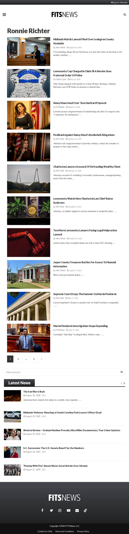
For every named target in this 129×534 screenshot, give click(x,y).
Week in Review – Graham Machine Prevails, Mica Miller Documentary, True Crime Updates (71, 430)
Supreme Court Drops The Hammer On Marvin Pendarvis (85, 293)
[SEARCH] (121, 372)
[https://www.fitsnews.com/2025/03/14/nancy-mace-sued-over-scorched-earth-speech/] (28, 115)
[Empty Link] (121, 383)
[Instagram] (61, 510)
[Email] (78, 510)
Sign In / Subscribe (120, 2)
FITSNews (60, 107)
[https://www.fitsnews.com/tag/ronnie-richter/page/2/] (42, 359)
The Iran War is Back (34, 391)
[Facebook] (44, 510)
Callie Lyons (61, 79)
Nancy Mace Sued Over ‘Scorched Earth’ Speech (79, 102)
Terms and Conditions (64, 531)
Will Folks (60, 139)
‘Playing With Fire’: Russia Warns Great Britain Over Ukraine (55, 465)
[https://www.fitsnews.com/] (64, 497)
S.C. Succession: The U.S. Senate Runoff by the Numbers (53, 448)
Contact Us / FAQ (45, 531)
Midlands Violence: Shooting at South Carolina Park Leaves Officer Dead (62, 412)
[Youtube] (70, 510)
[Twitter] (53, 510)
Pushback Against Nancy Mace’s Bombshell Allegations (84, 134)
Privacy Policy (83, 531)
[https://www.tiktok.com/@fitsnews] (86, 510)
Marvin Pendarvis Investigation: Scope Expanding (80, 325)
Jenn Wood (60, 47)
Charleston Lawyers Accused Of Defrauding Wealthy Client (87, 166)
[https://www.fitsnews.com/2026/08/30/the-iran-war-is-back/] (12, 395)
